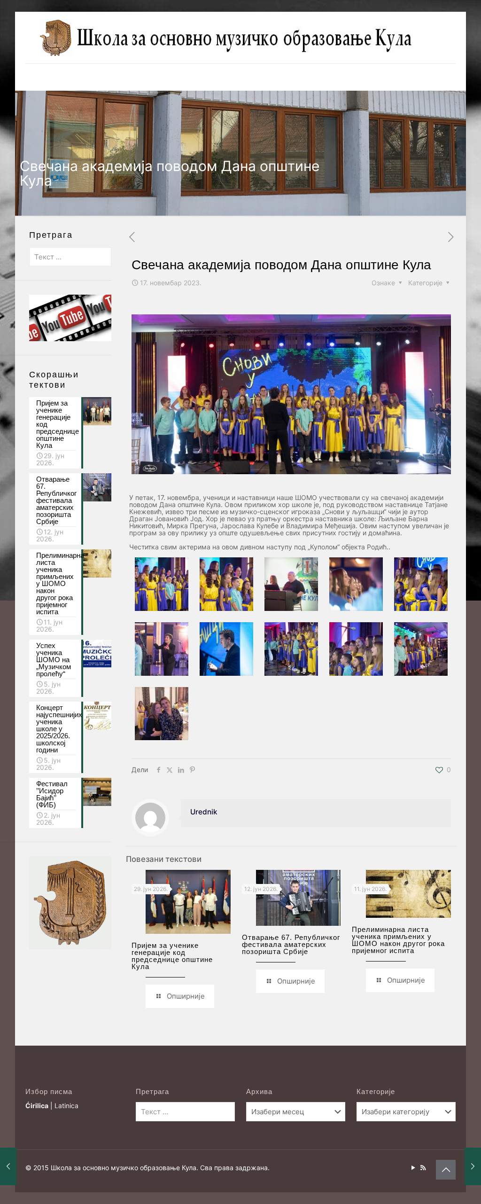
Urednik (203, 811)
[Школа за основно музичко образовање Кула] (227, 37)
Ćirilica (36, 1106)
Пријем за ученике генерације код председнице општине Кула (172, 955)
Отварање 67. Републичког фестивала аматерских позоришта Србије (291, 944)
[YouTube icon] (413, 1167)
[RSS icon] (423, 1167)
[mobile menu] (33, 77)
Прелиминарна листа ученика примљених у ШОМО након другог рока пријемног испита (398, 939)
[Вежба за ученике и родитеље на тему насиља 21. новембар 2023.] (473, 1166)
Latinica (66, 1106)
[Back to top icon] (446, 1170)
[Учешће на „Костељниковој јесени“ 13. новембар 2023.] (8, 1166)
